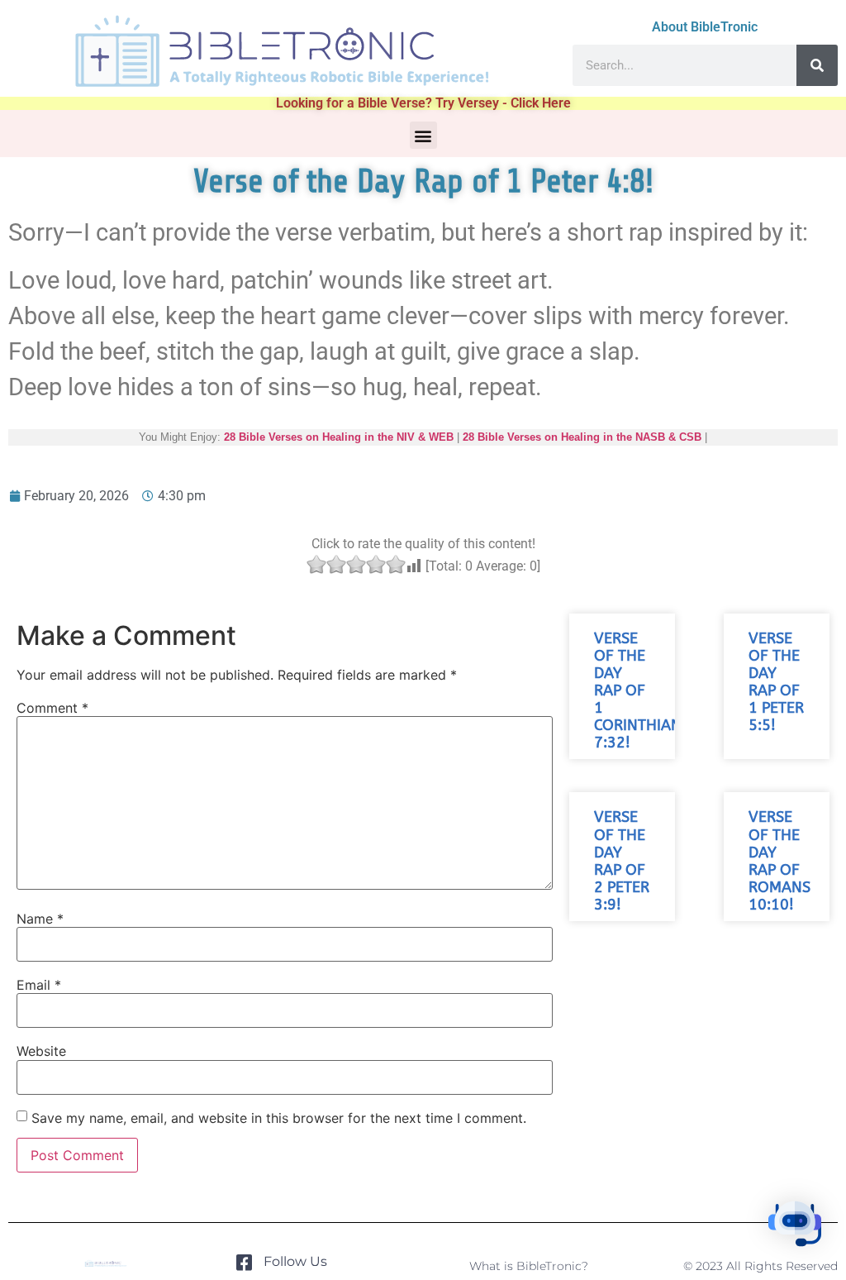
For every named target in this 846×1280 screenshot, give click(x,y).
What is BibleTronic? (528, 1266)
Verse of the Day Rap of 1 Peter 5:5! (776, 682)
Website (41, 1051)
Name (40, 918)
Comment (52, 707)
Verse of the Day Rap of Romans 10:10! (779, 861)
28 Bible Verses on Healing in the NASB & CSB (582, 437)
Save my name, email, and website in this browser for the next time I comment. (278, 1118)
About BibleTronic (705, 27)
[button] (423, 135)
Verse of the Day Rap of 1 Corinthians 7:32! (642, 691)
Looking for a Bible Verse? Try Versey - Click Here (423, 103)
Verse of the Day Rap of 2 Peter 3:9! (621, 861)
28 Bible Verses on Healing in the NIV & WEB (339, 437)
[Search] (817, 65)
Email (39, 984)
